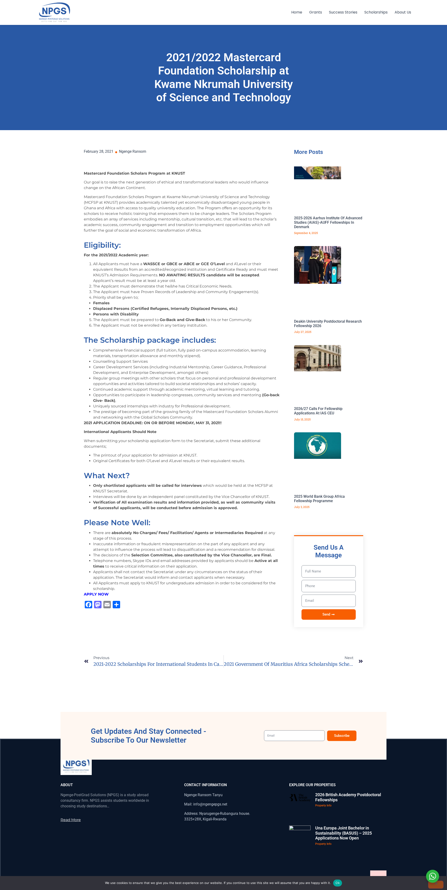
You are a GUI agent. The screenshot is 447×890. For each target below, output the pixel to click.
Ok (337, 883)
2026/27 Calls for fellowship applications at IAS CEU (318, 410)
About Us (403, 12)
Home (296, 12)
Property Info (323, 805)
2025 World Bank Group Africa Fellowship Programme (319, 498)
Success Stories (343, 12)
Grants (315, 12)
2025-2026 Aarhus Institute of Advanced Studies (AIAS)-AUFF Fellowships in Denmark (328, 222)
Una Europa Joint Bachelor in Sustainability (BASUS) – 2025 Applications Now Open (343, 833)
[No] (436, 885)
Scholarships (376, 12)
